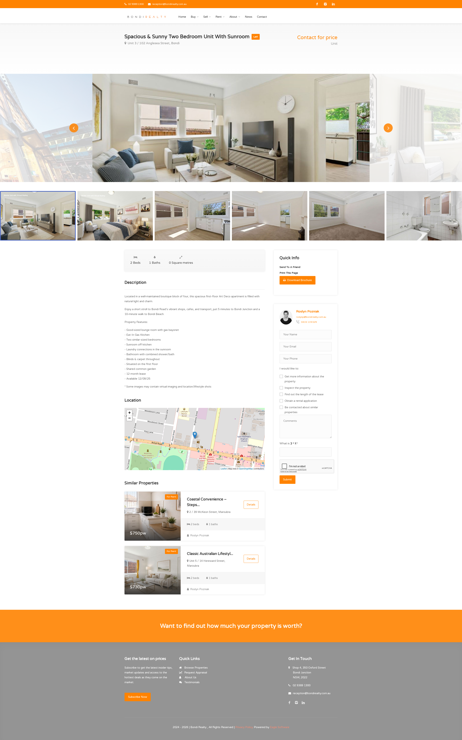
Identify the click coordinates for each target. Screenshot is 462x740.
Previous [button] (73, 127)
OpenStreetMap (246, 468)
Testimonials (192, 682)
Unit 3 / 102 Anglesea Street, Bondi (153, 43)
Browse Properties (196, 667)
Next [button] (388, 127)
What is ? (289, 443)
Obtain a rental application (301, 400)
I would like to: (289, 368)
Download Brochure (299, 280)
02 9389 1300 (136, 4)
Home (182, 16)
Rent (218, 16)
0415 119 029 (309, 322)
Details (251, 504)
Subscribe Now (137, 697)
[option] (231, 128)
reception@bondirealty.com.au (169, 4)
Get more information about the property (304, 379)
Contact (262, 16)
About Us (190, 677)
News (248, 16)
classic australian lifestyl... (210, 554)
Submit (287, 479)
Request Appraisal (195, 672)
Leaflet (224, 468)
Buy (193, 16)
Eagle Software (279, 727)
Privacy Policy (244, 727)
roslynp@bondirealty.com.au (311, 317)
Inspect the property (297, 387)
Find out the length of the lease (304, 394)
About (233, 16)
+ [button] (129, 412)
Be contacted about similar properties (301, 410)
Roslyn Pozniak (199, 535)
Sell (205, 16)
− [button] (129, 418)
